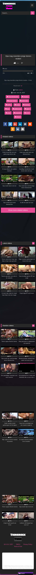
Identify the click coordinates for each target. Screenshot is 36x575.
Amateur (26, 96)
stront (27, 113)
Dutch (23, 573)
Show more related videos (18, 210)
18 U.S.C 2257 (8, 544)
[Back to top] (31, 570)
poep (8, 113)
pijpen (28, 109)
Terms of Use (18, 546)
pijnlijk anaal (17, 109)
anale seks (25, 100)
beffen (9, 104)
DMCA (18, 544)
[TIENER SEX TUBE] (15, 6)
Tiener (18, 117)
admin (21, 90)
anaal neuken (13, 100)
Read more (17, 85)
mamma (27, 104)
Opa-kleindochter (13, 96)
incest (17, 104)
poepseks (18, 113)
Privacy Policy (27, 544)
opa (8, 109)
